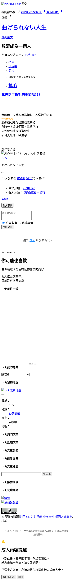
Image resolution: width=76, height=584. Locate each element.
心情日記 (30, 54)
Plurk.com (33, 364)
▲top (4, 198)
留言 (29, 178)
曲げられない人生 (24, 27)
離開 (20, 577)
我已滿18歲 (8, 577)
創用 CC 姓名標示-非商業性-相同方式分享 (46, 516)
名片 (11, 70)
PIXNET (17, 531)
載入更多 (7, 205)
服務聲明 (38, 534)
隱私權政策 (63, 531)
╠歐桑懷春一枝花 (34, 192)
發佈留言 (7, 227)
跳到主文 (7, 37)
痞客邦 (21, 178)
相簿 (11, 62)
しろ (4, 157)
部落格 (12, 66)
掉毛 (12, 85)
